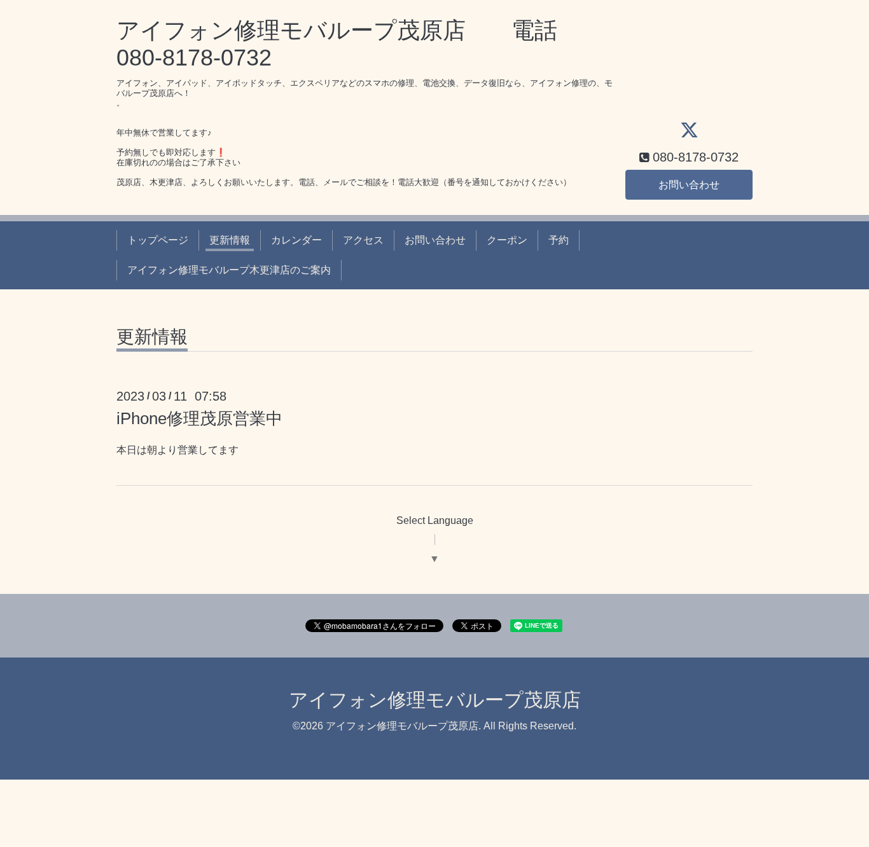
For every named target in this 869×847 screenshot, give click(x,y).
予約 (558, 240)
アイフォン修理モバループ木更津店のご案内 (229, 270)
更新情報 (229, 240)
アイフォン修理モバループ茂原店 (435, 699)
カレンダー (296, 240)
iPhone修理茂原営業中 (199, 418)
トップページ (157, 240)
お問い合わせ (689, 184)
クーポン (507, 240)
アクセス (363, 240)
